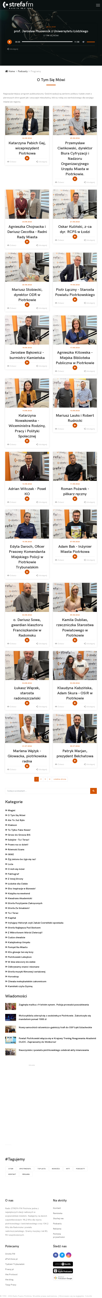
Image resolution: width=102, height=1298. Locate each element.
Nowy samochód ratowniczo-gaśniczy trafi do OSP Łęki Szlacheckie (55, 1027)
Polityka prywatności (59, 1235)
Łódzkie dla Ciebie (17, 883)
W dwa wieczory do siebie (21, 962)
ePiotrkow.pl (11, 1259)
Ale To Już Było (16, 820)
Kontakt (12, 1174)
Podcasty (23, 71)
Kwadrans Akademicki (19, 898)
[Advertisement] (32, 1105)
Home (11, 71)
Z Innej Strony (15, 878)
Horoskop (13, 976)
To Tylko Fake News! (19, 830)
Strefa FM (10, 1254)
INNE (10, 854)
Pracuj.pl (9, 1269)
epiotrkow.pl (25, 1169)
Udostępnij (13, 49)
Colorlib (88, 1296)
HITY (68, 1169)
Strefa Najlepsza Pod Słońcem (24, 927)
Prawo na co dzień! (17, 844)
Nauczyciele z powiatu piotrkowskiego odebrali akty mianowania (54, 1050)
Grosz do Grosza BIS (18, 835)
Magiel (11, 810)
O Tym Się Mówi (51, 35)
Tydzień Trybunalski (14, 1264)
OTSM (10, 1169)
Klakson (12, 825)
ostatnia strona (60, 779)
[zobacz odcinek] (27, 158)
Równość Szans (15, 849)
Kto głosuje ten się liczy (20, 952)
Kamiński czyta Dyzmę (20, 986)
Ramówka (57, 1213)
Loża (10, 864)
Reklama (26, 1174)
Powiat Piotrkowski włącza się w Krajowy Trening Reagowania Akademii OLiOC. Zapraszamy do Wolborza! (57, 1040)
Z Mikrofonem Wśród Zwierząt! (24, 932)
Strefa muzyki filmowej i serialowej (26, 971)
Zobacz (12, 162)
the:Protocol (11, 1274)
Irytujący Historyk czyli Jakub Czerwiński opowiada (35, 922)
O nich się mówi (15, 869)
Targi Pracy (10, 1285)
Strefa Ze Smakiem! (18, 908)
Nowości (56, 1169)
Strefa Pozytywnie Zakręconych (24, 903)
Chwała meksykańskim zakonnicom (26, 981)
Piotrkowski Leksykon (19, 957)
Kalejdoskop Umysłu (18, 942)
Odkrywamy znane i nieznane (23, 966)
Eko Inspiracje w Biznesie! (21, 888)
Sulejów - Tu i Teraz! (18, 839)
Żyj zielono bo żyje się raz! (21, 859)
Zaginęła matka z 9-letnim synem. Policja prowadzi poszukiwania (54, 1004)
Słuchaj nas (58, 1218)
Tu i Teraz (12, 913)
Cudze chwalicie (16, 937)
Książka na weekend (18, 893)
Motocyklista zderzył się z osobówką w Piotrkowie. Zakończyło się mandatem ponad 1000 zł (55, 1017)
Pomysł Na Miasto (17, 947)
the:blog (9, 1279)
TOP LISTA (41, 1169)
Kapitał (11, 918)
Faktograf (13, 874)
